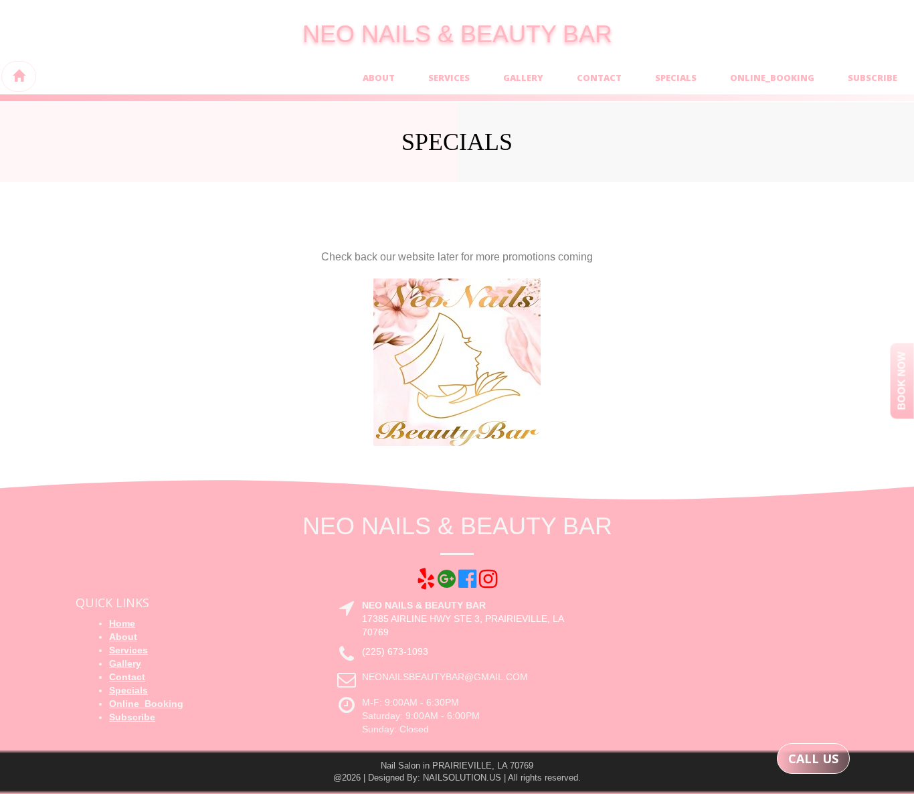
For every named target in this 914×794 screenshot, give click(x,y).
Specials (676, 78)
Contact (599, 78)
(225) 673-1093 (395, 651)
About (379, 78)
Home (122, 623)
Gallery (523, 78)
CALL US (813, 758)
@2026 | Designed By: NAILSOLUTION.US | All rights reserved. (457, 778)
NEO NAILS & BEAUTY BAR (457, 34)
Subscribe (872, 78)
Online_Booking (772, 78)
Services (449, 78)
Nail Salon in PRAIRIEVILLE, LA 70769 (457, 766)
